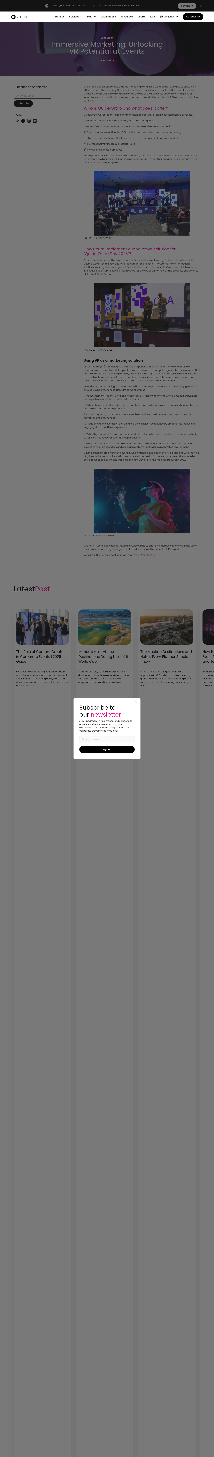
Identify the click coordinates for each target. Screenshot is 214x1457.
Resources (127, 16)
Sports (141, 16)
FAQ (152, 16)
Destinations (108, 16)
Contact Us (193, 16)
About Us (59, 16)
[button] (76, 17)
